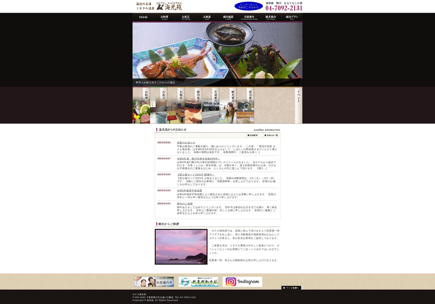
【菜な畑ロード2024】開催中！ (196, 174)
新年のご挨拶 (185, 203)
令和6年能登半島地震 (189, 190)
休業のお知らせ (186, 142)
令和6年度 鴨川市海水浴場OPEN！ (198, 158)
